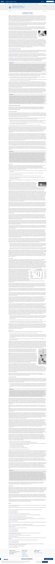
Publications (14, 3)
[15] (45, 248)
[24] (9, 541)
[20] (16, 339)
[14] (9, 525)
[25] (12, 403)
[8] (26, 123)
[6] (18, 82)
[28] (26, 447)
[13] (22, 196)
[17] (41, 253)
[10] (24, 139)
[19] (41, 322)
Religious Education (24, 551)
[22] (9, 537)
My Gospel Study (24, 3)
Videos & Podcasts (30, 3)
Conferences (18, 3)
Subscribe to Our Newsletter (38, 552)
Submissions (36, 3)
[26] (12, 426)
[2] (37, 56)
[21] (9, 536)
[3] (41, 60)
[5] (29, 80)
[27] (41, 438)
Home (6, 3)
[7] (29, 113)
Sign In (44, 1)
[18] (14, 256)
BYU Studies (23, 552)
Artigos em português (25, 556)
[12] (18, 178)
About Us (9, 3)
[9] (37, 128)
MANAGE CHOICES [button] (48, 559)
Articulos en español (25, 555)
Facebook (34, 551)
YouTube (38, 551)
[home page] (2, 1)
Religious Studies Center (11, 1)
